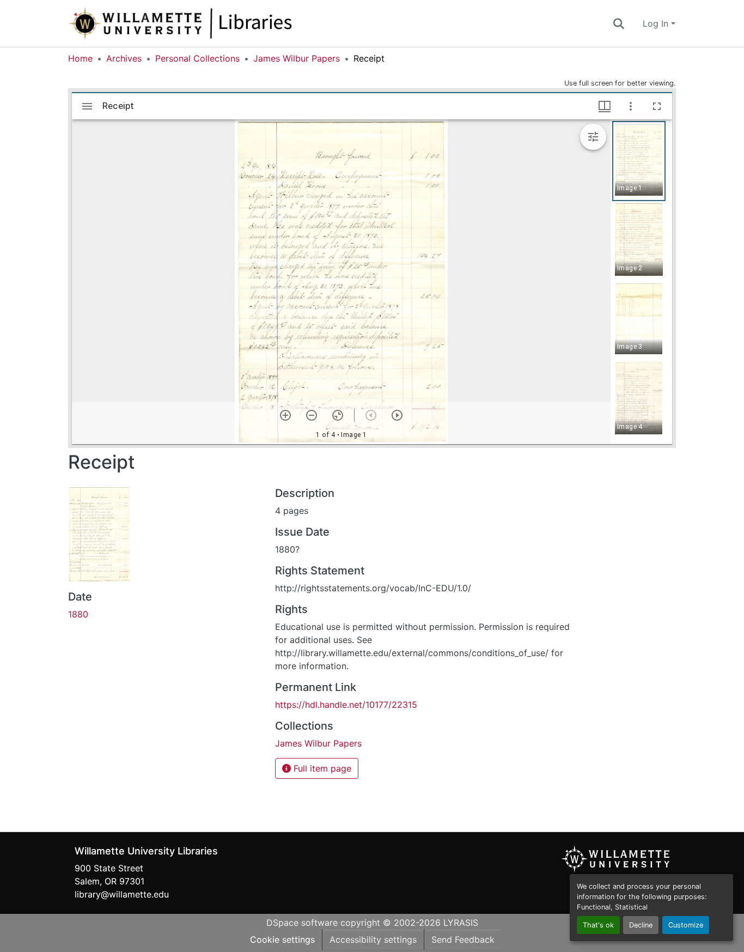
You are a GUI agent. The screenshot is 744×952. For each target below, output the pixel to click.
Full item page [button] (321, 768)
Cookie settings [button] (282, 939)
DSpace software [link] (302, 922)
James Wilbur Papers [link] (296, 58)
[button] (216, 23)
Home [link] (80, 58)
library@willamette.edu (122, 894)
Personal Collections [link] (197, 58)
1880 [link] (78, 614)
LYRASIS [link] (460, 922)
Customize (685, 925)
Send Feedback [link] (463, 939)
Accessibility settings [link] (373, 939)
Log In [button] (657, 23)
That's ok (598, 925)
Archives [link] (124, 58)
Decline (640, 925)
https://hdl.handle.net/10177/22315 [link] (346, 704)
